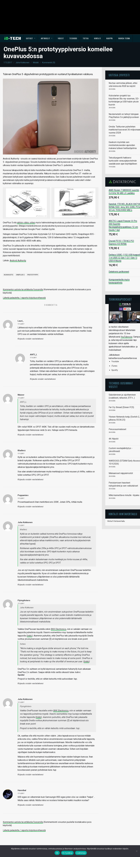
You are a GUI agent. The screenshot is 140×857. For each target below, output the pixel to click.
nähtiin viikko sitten (26, 222)
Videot (61, 38)
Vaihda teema (124, 38)
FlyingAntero (24, 600)
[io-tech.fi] (12, 38)
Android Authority (18, 260)
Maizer (21, 395)
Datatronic (123, 181)
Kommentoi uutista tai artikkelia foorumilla (23, 289)
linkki (29, 635)
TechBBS (73, 38)
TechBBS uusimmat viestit (121, 385)
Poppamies (23, 495)
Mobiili (36, 62)
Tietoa (85, 38)
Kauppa (109, 38)
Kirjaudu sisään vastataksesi (30, 339)
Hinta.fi (97, 38)
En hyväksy (67, 853)
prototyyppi (32, 275)
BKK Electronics (58, 629)
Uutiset (29, 38)
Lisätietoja (80, 853)
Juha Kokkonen (22, 62)
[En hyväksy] (136, 851)
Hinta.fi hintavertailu (116, 521)
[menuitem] (31, 38)
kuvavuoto (8, 275)
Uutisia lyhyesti (119, 75)
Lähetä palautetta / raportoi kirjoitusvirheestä (24, 297)
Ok (57, 853)
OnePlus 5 (20, 275)
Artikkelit (45, 38)
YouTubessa (126, 336)
